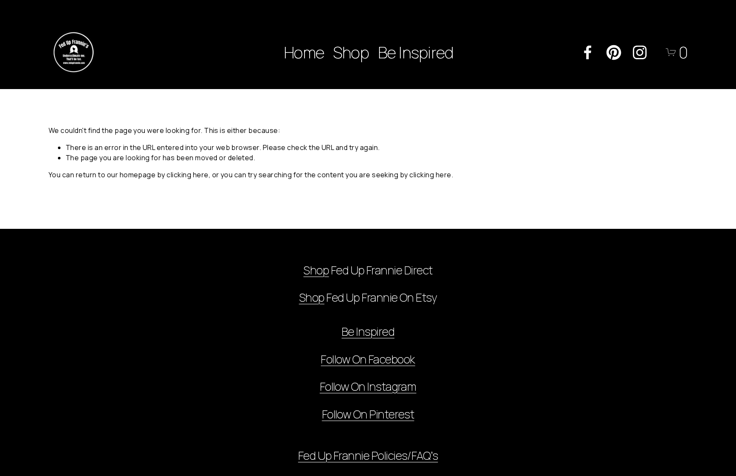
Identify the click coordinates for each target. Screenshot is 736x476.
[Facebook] (587, 52)
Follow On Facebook (368, 359)
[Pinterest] (613, 52)
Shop (351, 52)
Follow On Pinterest (368, 414)
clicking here (187, 174)
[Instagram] (639, 52)
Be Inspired (416, 52)
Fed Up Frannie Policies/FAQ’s (368, 455)
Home (304, 52)
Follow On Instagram (368, 386)
